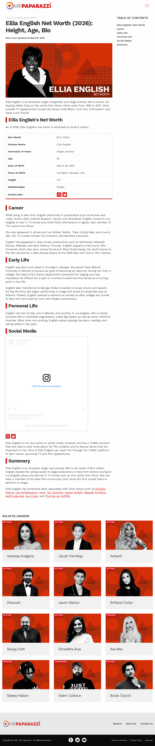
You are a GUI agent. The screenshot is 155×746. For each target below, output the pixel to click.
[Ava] (129, 635)
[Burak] (129, 681)
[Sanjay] (25, 635)
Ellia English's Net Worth (131, 25)
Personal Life (124, 37)
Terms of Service (119, 740)
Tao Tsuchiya (55, 492)
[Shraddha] (77, 635)
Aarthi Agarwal (15, 496)
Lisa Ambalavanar (26, 492)
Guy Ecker (31, 496)
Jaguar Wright (73, 492)
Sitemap (149, 740)
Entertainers (14, 17)
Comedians (61, 662)
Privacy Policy (136, 740)
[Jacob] (77, 542)
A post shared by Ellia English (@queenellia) (47, 425)
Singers (31, 17)
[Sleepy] (25, 681)
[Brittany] (129, 588)
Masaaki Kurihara (95, 492)
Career (120, 29)
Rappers (7, 662)
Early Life (122, 33)
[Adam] (77, 681)
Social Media (124, 41)
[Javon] (77, 588)
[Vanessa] (25, 542)
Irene (42, 492)
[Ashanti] (129, 542)
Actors (7, 522)
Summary (122, 44)
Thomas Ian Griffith (57, 496)
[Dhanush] (25, 588)
